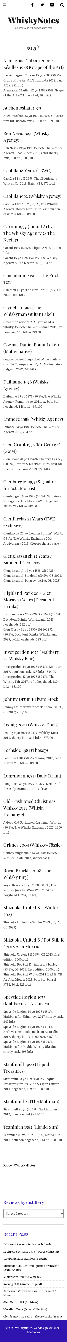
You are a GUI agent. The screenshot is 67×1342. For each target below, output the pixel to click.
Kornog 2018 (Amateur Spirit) (22, 1284)
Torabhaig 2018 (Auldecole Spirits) (25, 1258)
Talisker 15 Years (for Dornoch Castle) (27, 1244)
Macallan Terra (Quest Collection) (25, 1309)
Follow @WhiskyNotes (19, 1165)
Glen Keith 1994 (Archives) (20, 1302)
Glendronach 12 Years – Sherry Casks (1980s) (32, 1316)
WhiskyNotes (33, 20)
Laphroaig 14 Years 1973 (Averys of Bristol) (31, 1251)
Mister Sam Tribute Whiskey (22, 1277)
